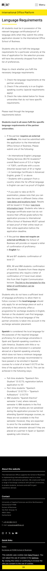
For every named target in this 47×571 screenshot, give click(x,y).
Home (4, 546)
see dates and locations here (21, 201)
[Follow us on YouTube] (16, 533)
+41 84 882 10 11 (10, 522)
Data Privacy (33, 555)
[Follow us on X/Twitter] (10, 533)
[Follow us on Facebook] (6, 533)
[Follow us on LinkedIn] (13, 533)
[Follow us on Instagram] (3, 533)
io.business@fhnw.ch (16, 525)
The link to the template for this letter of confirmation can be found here (26, 285)
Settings (35, 558)
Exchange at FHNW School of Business (17, 550)
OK (23, 567)
